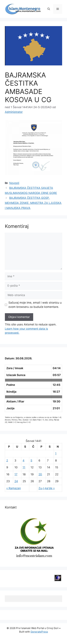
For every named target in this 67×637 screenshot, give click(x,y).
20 (40, 474)
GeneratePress (39, 631)
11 (24, 467)
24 (16, 481)
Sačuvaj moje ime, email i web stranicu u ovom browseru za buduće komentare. (35, 304)
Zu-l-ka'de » (47, 488)
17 (15, 474)
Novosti (14, 183)
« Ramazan (13, 488)
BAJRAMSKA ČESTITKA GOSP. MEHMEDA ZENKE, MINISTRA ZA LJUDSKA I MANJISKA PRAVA (33, 202)
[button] (48, 9)
